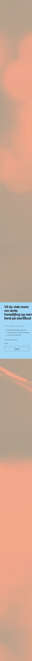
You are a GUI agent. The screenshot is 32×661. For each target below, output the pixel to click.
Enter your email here (11, 339)
